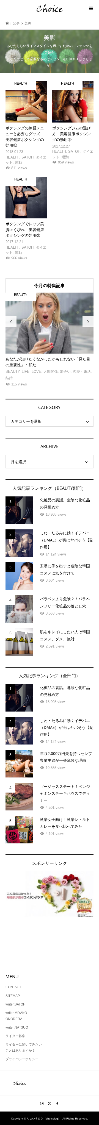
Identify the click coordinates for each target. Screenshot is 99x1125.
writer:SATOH (16, 1004)
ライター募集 (15, 1036)
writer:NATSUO (17, 1027)
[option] (50, 340)
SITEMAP (13, 996)
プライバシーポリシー (22, 1059)
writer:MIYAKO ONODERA (16, 1016)
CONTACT (13, 987)
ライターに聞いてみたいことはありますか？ (24, 1047)
